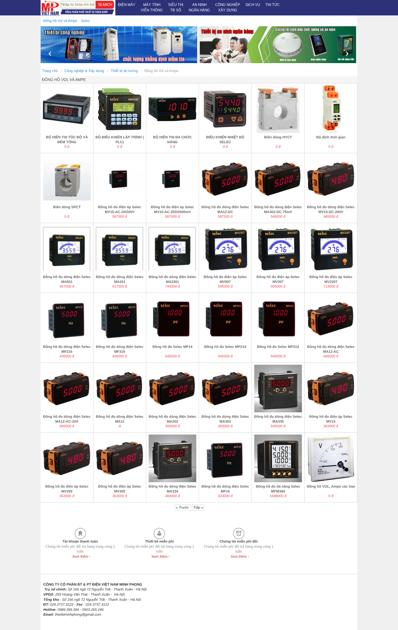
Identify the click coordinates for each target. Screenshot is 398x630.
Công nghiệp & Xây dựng (84, 71)
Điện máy (126, 5)
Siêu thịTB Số (175, 7)
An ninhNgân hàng (199, 7)
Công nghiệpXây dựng (227, 7)
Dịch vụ (253, 5)
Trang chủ (50, 71)
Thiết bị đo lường (124, 71)
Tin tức (272, 5)
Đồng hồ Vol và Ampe (161, 71)
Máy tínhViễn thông (152, 7)
